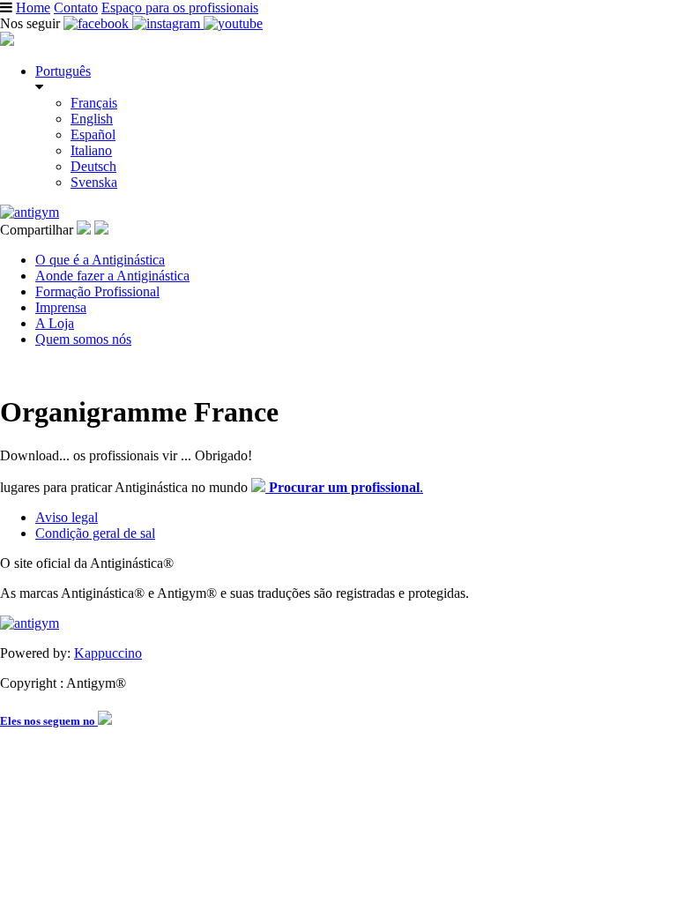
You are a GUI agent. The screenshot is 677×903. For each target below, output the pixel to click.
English (92, 118)
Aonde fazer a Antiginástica (112, 275)
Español (93, 134)
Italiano (91, 150)
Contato (76, 7)
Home (33, 7)
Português (63, 70)
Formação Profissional (97, 291)
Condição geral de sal (95, 533)
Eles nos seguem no (49, 721)
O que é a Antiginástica (100, 259)
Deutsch (93, 166)
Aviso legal (66, 517)
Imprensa (60, 307)
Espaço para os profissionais (179, 7)
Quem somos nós (83, 339)
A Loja (54, 323)
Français (94, 102)
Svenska (94, 182)
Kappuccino (108, 653)
